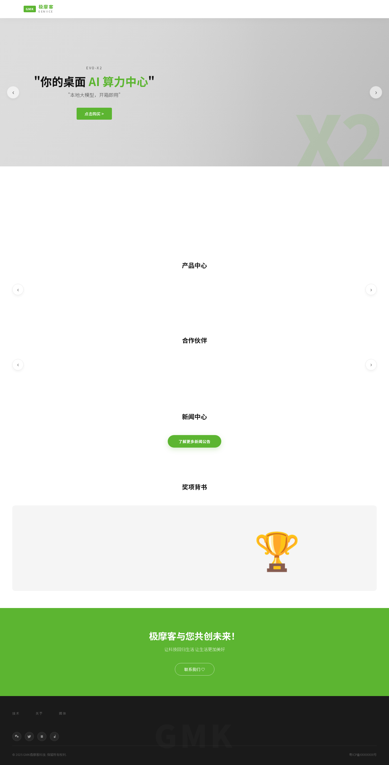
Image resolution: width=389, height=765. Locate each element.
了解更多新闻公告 (194, 441)
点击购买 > (94, 114)
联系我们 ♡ (194, 669)
